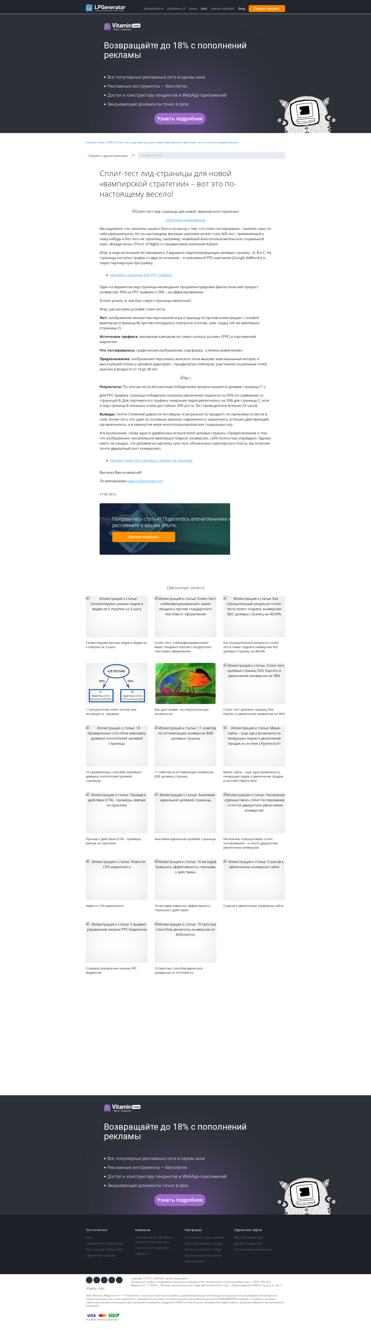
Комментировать (143, 537)
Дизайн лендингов (248, 1243)
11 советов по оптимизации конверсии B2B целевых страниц (184, 774)
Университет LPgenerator (105, 1243)
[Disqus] (185, 1035)
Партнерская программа (203, 1255)
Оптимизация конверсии (253, 1249)
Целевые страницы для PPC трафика (141, 275)
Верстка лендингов (248, 1237)
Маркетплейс (195, 1261)
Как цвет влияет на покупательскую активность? (182, 711)
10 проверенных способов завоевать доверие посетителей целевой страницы (113, 776)
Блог (89, 1237)
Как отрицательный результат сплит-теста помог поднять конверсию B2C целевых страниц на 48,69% (251, 647)
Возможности (154, 8)
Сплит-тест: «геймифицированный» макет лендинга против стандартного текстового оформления (183, 647)
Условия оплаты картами (102, 1319)
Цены (193, 8)
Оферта (141, 1254)
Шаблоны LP (176, 8)
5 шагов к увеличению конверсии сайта (253, 906)
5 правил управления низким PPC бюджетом (111, 970)
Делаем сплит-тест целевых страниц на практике (151, 460)
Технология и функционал (204, 1237)
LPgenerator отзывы (101, 1255)
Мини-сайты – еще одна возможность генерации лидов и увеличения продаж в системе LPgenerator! (253, 776)
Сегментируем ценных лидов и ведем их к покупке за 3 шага (116, 645)
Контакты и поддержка (152, 1248)
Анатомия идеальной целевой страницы (185, 839)
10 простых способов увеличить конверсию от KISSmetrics (179, 970)
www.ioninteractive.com (145, 481)
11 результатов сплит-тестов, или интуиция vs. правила (111, 711)
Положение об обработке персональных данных (154, 1239)
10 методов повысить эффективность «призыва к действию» (182, 908)
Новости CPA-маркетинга (104, 906)
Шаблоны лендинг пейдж (204, 1243)
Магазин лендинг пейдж (203, 1249)
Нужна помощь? (223, 8)
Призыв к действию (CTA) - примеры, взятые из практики (113, 841)
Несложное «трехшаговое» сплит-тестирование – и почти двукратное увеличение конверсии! (250, 843)
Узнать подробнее (180, 119)
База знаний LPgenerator (104, 1249)
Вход (241, 8)
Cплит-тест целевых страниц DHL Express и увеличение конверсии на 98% (254, 711)
